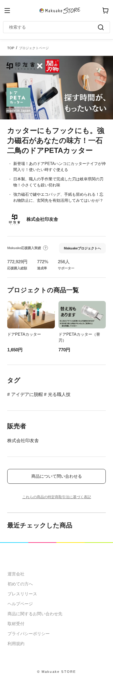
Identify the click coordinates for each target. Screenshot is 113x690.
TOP (10, 48)
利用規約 (16, 643)
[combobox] (53, 27)
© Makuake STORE (56, 671)
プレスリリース (22, 593)
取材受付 (16, 623)
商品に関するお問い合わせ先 (35, 613)
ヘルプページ (20, 603)
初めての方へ (20, 583)
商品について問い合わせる (56, 476)
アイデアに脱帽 (27, 394)
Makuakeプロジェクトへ (82, 248)
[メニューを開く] (7, 10)
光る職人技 (59, 394)
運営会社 (16, 573)
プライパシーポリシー (29, 633)
